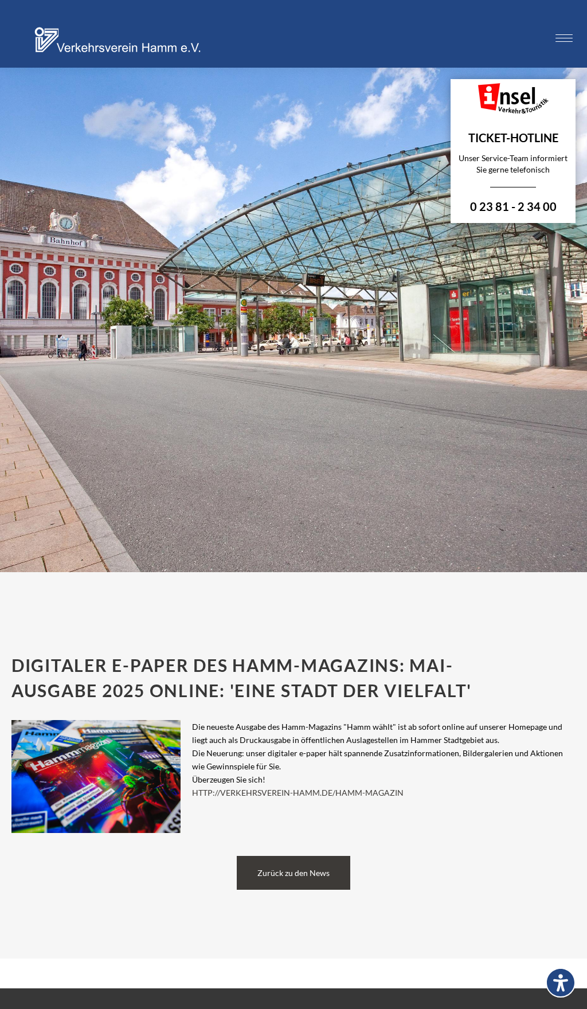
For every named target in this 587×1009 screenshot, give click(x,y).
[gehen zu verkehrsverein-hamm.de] (120, 53)
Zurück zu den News (293, 873)
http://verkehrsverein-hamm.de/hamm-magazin (298, 792)
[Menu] (564, 39)
